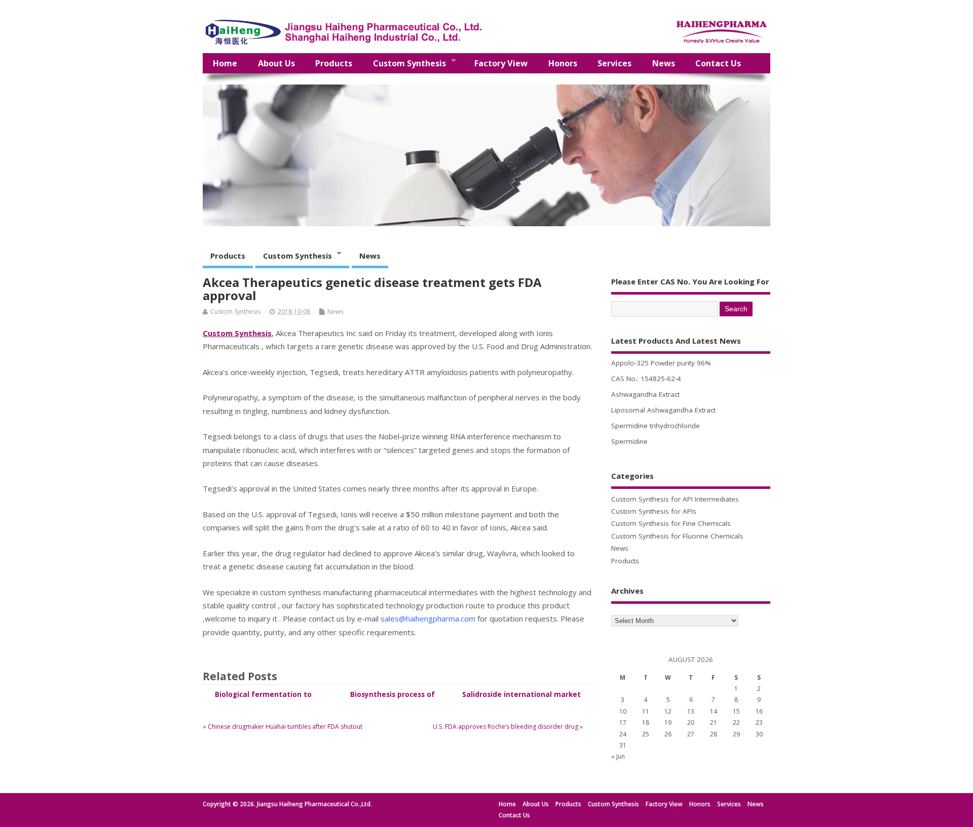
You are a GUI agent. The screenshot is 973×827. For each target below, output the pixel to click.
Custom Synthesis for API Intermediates (675, 499)
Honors (562, 63)
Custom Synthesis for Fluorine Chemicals (677, 536)
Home (225, 63)
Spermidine (629, 441)
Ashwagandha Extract (645, 394)
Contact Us (718, 63)
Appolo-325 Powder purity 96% (661, 362)
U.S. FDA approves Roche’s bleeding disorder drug (505, 726)
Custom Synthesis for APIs (653, 511)
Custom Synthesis (409, 63)
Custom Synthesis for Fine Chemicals (671, 523)
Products (333, 63)
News (663, 63)
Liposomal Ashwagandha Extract (663, 410)
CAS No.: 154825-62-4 (646, 378)
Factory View (501, 63)
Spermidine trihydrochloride (655, 425)
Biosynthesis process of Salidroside (392, 699)
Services (614, 63)
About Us (276, 63)
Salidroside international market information (521, 699)
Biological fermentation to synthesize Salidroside (263, 699)
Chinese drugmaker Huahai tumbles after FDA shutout (285, 726)
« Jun (618, 756)
